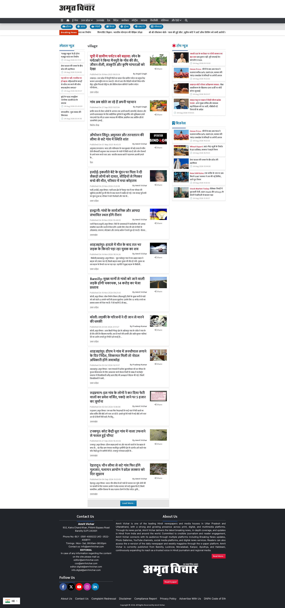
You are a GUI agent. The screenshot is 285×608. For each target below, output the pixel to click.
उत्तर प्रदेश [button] (86, 20)
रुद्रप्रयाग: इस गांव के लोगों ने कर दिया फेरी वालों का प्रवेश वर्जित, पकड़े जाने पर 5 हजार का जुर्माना (118, 397)
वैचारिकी (154, 20)
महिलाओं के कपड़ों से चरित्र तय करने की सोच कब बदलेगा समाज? (71, 83)
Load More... (128, 503)
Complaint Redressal (103, 598)
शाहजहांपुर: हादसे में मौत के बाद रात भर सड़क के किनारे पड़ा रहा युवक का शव (115, 247)
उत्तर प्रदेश (94, 92)
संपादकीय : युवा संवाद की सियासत (71, 114)
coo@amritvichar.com (86, 563)
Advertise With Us (190, 598)
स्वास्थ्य (144, 20)
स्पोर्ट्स (135, 20)
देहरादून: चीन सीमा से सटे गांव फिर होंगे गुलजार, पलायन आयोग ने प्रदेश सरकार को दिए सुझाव (117, 470)
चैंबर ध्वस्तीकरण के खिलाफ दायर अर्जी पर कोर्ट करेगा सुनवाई (207, 88)
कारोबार (125, 20)
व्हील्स (68, 27)
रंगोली (97, 27)
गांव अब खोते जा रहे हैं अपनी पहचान (113, 102)
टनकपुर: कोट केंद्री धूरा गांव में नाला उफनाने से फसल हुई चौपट (117, 433)
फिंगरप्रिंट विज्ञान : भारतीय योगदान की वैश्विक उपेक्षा (103, 32)
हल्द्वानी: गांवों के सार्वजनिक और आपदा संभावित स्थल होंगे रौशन (115, 213)
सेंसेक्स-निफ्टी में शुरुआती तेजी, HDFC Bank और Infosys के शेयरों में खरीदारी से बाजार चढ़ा (207, 192)
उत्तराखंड (100, 20)
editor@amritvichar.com (86, 560)
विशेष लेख (94, 125)
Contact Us (81, 598)
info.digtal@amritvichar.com (86, 570)
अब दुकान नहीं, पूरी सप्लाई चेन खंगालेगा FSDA (206, 57)
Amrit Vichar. (160, 605)
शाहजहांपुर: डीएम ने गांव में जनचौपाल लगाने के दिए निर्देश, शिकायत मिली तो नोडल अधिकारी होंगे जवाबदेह (118, 356)
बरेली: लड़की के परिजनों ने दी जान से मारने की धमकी (117, 319)
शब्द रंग (141, 27)
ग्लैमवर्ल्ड (158, 27)
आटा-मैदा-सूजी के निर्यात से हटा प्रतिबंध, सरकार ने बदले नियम (206, 148)
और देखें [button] (175, 20)
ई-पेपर (75, 20)
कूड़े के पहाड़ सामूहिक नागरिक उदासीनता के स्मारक (69, 100)
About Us (66, 598)
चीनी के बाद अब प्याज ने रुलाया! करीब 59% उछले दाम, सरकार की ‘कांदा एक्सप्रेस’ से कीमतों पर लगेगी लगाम (206, 72)
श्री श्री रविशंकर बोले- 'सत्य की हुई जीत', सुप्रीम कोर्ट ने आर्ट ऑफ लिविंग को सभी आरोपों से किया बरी (175, 32)
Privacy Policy (168, 598)
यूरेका (126, 27)
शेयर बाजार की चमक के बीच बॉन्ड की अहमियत (72, 68)
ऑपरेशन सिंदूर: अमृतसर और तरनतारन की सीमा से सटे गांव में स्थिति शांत (117, 137)
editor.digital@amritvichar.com (86, 566)
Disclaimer (125, 598)
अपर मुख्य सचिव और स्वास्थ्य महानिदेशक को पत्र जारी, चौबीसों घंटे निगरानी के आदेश (205, 105)
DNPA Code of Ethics (216, 598)
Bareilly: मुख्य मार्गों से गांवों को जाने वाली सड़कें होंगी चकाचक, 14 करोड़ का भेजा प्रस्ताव (117, 283)
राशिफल (165, 20)
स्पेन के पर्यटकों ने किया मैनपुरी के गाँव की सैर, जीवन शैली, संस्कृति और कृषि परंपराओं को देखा (117, 62)
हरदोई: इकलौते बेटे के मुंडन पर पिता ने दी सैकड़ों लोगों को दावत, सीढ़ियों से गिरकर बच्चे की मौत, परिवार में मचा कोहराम (116, 176)
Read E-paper (171, 582)
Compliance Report (145, 598)
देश (108, 20)
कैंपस (111, 27)
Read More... (218, 556)
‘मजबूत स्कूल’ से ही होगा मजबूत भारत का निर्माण (70, 55)
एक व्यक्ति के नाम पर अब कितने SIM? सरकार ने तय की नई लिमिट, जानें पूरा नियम (206, 176)
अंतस (82, 27)
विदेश (115, 20)
